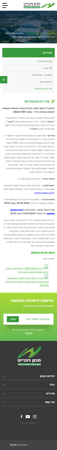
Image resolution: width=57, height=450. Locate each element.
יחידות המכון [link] (47, 376)
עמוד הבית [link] (50, 33)
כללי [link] (52, 384)
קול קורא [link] (47, 68)
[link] (3, 79)
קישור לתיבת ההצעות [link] (43, 252)
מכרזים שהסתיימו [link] (34, 33)
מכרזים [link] (50, 393)
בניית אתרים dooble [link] (18, 445)
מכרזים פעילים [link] (45, 61)
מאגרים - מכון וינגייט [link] (42, 74)
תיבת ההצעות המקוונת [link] (44, 193)
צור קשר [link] (50, 402)
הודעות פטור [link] (46, 81)
